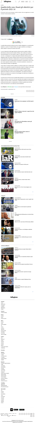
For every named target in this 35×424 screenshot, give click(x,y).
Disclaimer (6, 413)
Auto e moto (3, 370)
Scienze (2, 342)
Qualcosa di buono (4, 380)
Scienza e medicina (4, 378)
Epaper (27, 1)
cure (14, 89)
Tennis (2, 326)
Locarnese (3, 305)
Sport (2, 320)
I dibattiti (2, 359)
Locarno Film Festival (4, 346)
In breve (2, 392)
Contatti (13, 413)
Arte (1, 337)
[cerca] (16, 1)
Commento (3, 353)
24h (1, 390)
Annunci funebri (6, 414)
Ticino (2, 302)
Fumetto (2, 400)
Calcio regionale (3, 324)
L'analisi (2, 354)
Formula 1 (2, 328)
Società (2, 344)
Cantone (2, 301)
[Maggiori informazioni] (22, 42)
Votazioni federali (4, 312)
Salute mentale (3, 374)
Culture (2, 336)
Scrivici (2, 402)
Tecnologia (3, 365)
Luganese (2, 306)
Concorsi (2, 397)
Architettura (3, 369)
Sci (1, 325)
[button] (20, 414)
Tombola (2, 398)
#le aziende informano (4, 386)
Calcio (2, 323)
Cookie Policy (9, 415)
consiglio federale (10, 89)
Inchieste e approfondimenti (5, 363)
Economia (3, 350)
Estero (2, 314)
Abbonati (22, 1)
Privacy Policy (4, 415)
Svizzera (2, 311)
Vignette (2, 401)
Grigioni (2, 309)
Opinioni (2, 352)
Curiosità (2, 368)
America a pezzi (3, 318)
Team (2, 395)
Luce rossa (3, 333)
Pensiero (2, 341)
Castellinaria (3, 347)
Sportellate (3, 331)
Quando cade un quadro (5, 373)
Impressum (10, 413)
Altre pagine (3, 388)
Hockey (2, 321)
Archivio (2, 391)
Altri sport (2, 329)
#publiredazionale (4, 385)
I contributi (2, 357)
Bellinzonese (3, 304)
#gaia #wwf (3, 384)
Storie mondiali (3, 330)
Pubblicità (2, 414)
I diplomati (2, 372)
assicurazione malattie (4, 89)
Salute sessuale (3, 375)
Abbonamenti (2, 413)
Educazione (3, 379)
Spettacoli (2, 339)
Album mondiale (3, 334)
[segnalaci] (19, 1)
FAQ (15, 413)
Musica (2, 345)
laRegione (10, 39)
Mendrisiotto (3, 307)
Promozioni (3, 396)
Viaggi (2, 364)
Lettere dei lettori (3, 358)
